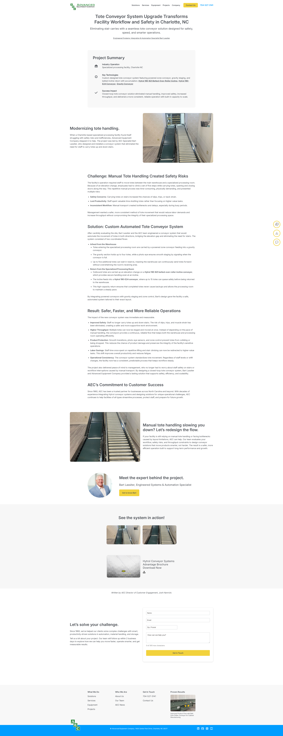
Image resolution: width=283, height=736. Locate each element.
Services (145, 5)
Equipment (156, 5)
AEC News (120, 705)
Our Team (119, 700)
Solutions (136, 5)
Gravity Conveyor (125, 84)
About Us (119, 696)
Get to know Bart (129, 493)
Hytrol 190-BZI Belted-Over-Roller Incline (158, 81)
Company (176, 5)
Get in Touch (178, 653)
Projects (166, 5)
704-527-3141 (206, 5)
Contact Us (148, 700)
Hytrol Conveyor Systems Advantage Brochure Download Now (158, 564)
